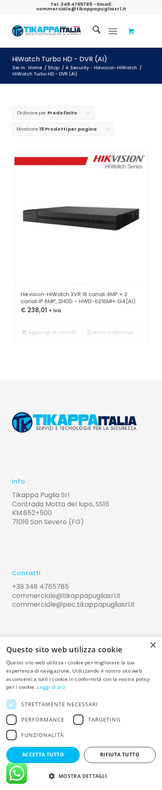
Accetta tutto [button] (43, 754)
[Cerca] (92, 31)
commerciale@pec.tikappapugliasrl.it (73, 604)
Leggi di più (51, 686)
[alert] (81, 713)
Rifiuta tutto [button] (120, 754)
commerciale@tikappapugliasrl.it (81, 8)
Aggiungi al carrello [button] (52, 332)
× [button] (153, 645)
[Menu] (112, 31)
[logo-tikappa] (46, 31)
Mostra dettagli (112, 332)
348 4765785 (76, 4)
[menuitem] (92, 31)
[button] (81, 776)
